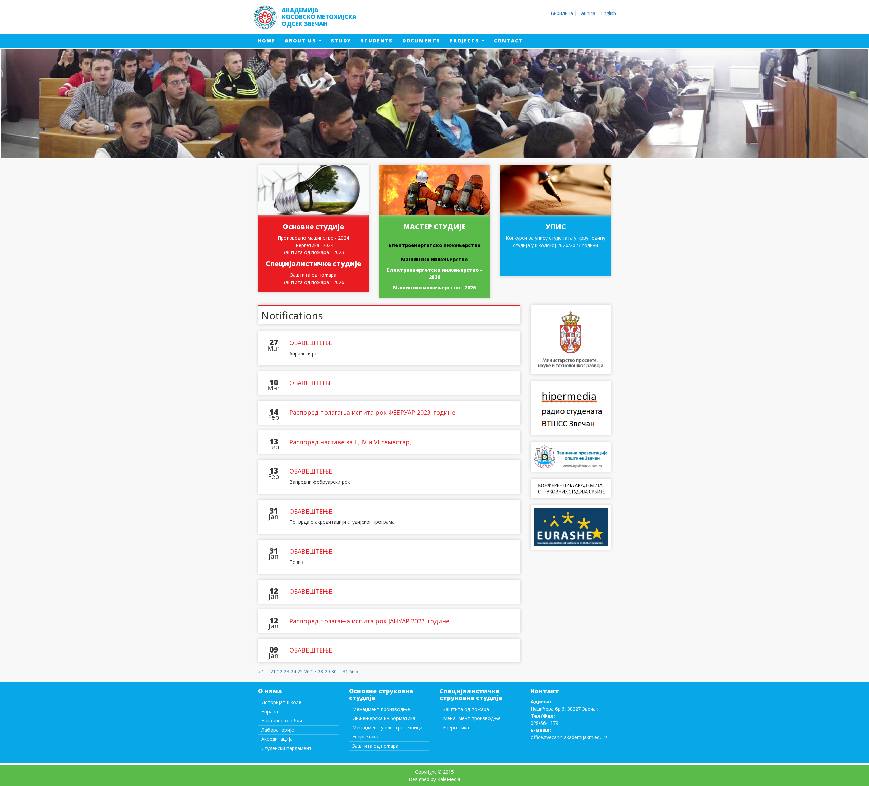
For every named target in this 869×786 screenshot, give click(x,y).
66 (352, 671)
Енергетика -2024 (313, 245)
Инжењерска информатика (383, 718)
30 (334, 671)
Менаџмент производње (381, 709)
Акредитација (277, 739)
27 (313, 671)
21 (273, 671)
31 (345, 671)
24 (293, 671)
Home (269, 40)
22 (279, 671)
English (608, 13)
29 (327, 671)
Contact (511, 40)
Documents (423, 40)
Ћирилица (561, 13)
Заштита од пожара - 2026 (313, 282)
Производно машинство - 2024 (313, 238)
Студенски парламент (286, 748)
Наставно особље (282, 720)
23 (286, 671)
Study (343, 40)
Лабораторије (277, 730)
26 (307, 671)
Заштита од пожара (313, 275)
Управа (269, 711)
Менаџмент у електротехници (387, 727)
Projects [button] (465, 40)
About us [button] (301, 40)
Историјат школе (281, 702)
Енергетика (365, 736)
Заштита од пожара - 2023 (313, 252)
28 (320, 671)
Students (378, 40)
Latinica (586, 13)
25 (300, 671)
